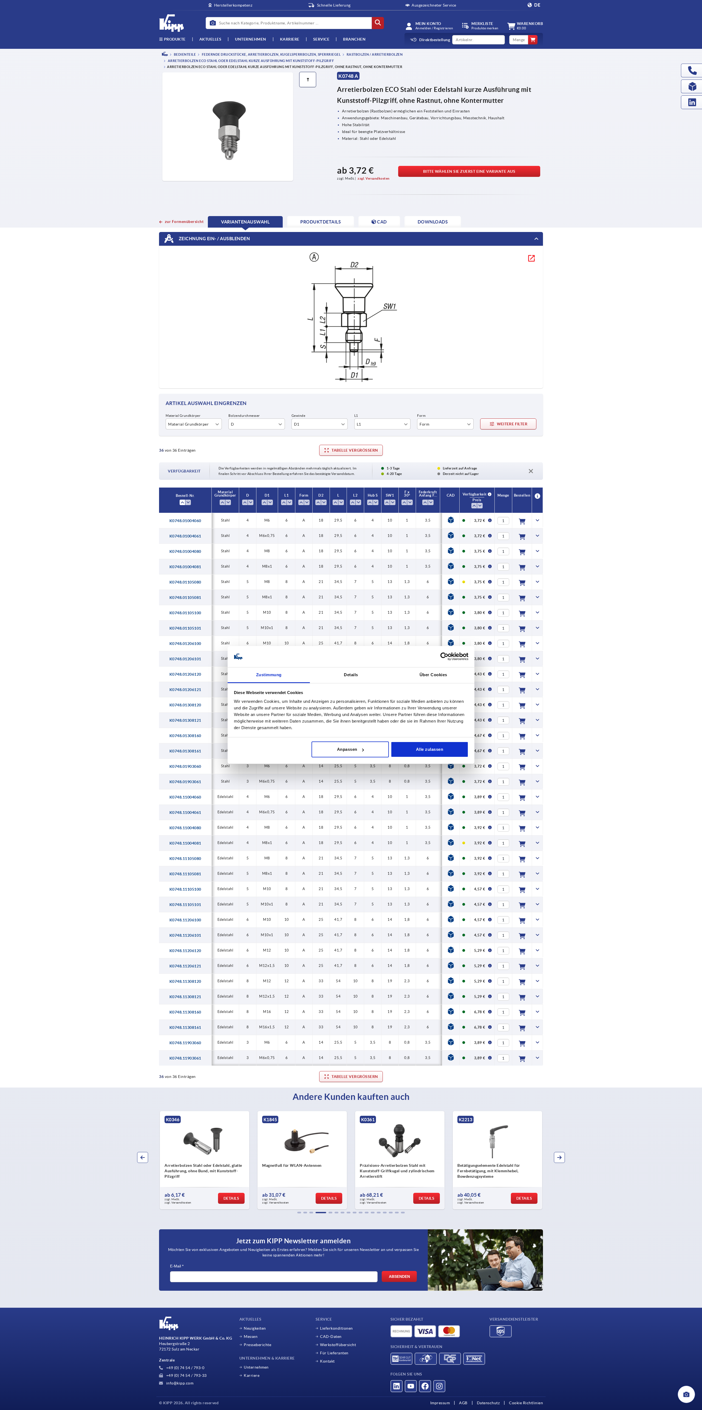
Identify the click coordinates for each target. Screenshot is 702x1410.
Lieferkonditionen (336, 1328)
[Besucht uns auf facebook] (425, 1386)
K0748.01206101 (185, 659)
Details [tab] (351, 674)
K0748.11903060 (185, 1043)
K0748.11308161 (185, 1027)
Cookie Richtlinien (526, 1403)
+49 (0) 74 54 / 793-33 (186, 1375)
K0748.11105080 (185, 858)
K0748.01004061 (185, 536)
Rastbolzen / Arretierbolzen (374, 54)
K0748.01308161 (185, 751)
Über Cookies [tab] (433, 674)
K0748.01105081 (185, 597)
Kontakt (327, 1361)
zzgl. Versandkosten (374, 178)
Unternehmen (250, 39)
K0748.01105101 (185, 628)
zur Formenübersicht (184, 221)
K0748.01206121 (185, 689)
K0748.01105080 (185, 582)
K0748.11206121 (185, 966)
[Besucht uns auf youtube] (411, 1386)
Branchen (354, 39)
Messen (250, 1336)
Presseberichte (257, 1345)
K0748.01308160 (185, 736)
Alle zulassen (429, 749)
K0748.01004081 (185, 567)
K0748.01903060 (185, 766)
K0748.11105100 (185, 889)
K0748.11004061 (185, 812)
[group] (204, 1160)
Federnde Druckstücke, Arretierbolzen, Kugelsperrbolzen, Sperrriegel (271, 54)
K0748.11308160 (185, 1012)
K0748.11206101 (185, 935)
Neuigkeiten (255, 1328)
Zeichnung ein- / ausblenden (214, 238)
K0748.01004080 (185, 551)
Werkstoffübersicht (338, 1345)
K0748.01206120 (185, 674)
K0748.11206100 (185, 920)
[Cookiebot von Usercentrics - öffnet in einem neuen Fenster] (444, 657)
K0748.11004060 (185, 797)
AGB (463, 1403)
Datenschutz (488, 1403)
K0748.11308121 (185, 997)
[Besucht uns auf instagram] (439, 1386)
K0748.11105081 (185, 874)
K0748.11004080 (185, 828)
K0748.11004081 (185, 843)
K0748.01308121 (185, 720)
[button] (299, 1212)
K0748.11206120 (185, 951)
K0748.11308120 (185, 981)
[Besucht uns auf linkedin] (396, 1386)
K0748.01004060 (185, 521)
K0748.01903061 (185, 782)
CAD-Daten (331, 1336)
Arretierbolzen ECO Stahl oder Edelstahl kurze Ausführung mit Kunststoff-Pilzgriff (250, 61)
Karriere (289, 39)
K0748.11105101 (185, 904)
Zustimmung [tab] (269, 674)
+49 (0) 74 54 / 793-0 (184, 1368)
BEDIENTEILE (184, 54)
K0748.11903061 (185, 1058)
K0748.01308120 (185, 705)
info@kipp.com (179, 1383)
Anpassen (347, 749)
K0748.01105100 (185, 613)
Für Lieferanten (334, 1353)
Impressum (440, 1403)
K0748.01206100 (185, 643)
